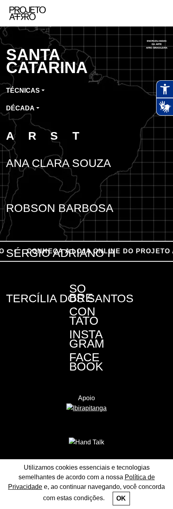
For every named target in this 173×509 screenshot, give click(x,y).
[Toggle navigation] (158, 13)
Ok (121, 498)
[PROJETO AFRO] (39, 13)
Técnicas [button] (23, 90)
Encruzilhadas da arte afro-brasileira (157, 44)
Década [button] (20, 108)
